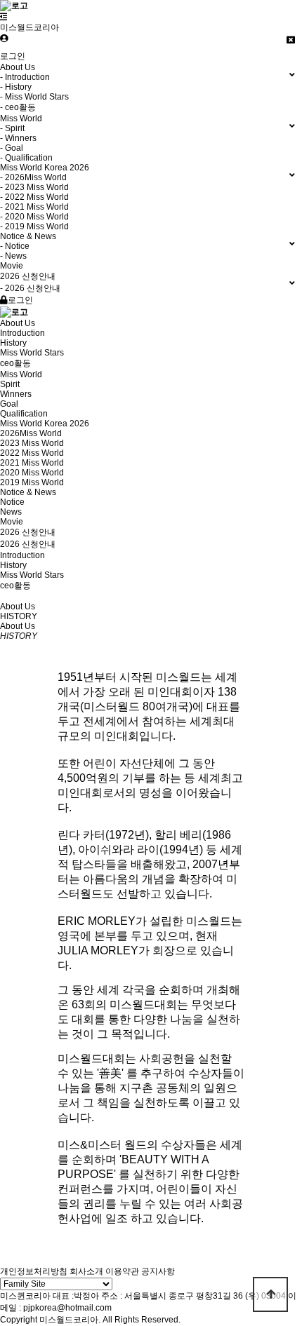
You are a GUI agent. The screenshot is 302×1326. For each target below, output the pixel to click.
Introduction (22, 333)
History (13, 343)
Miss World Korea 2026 (44, 423)
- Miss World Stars (34, 97)
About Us (17, 323)
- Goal (11, 148)
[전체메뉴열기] (4, 17)
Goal (9, 404)
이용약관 (122, 1271)
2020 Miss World (32, 473)
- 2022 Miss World (34, 197)
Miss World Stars (32, 353)
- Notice (14, 246)
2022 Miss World (32, 453)
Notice (12, 502)
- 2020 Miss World (34, 217)
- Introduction (25, 77)
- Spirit (12, 128)
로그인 (12, 56)
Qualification (24, 414)
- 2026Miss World (33, 177)
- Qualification (26, 158)
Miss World (21, 374)
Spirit (10, 384)
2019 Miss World (32, 482)
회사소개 (86, 1271)
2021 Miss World (32, 463)
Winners (16, 394)
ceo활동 (15, 363)
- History (16, 87)
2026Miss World (31, 433)
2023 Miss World (32, 443)
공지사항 (158, 1271)
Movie (11, 266)
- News (13, 256)
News (11, 512)
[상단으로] (270, 1294)
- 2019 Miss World (34, 226)
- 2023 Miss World (34, 187)
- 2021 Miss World (34, 207)
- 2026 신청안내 (30, 288)
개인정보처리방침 (33, 1271)
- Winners (18, 138)
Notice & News (28, 492)
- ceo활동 (18, 107)
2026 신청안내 (27, 532)
